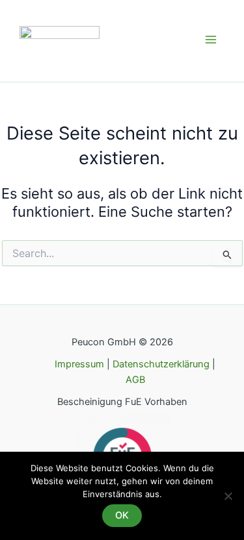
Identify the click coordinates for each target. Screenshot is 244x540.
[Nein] (227, 495)
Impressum (81, 364)
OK (122, 515)
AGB (135, 380)
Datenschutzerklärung (161, 364)
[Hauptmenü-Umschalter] (210, 39)
